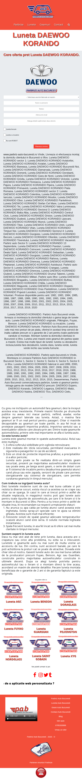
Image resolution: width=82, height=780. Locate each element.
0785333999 (60, 725)
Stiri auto (60, 721)
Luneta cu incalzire (12, 135)
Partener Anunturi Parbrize (41, 763)
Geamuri (45, 24)
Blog (61, 716)
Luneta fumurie (11, 129)
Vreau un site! (61, 730)
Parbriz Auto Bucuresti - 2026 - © (41, 737)
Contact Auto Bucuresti (60, 712)
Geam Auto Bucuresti (61, 707)
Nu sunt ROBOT (12, 141)
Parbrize (18, 24)
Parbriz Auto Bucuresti (60, 699)
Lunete (31, 24)
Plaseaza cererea (41, 146)
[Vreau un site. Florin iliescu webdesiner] (41, 683)
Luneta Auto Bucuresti (60, 703)
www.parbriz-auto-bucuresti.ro (20, 154)
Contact (58, 24)
